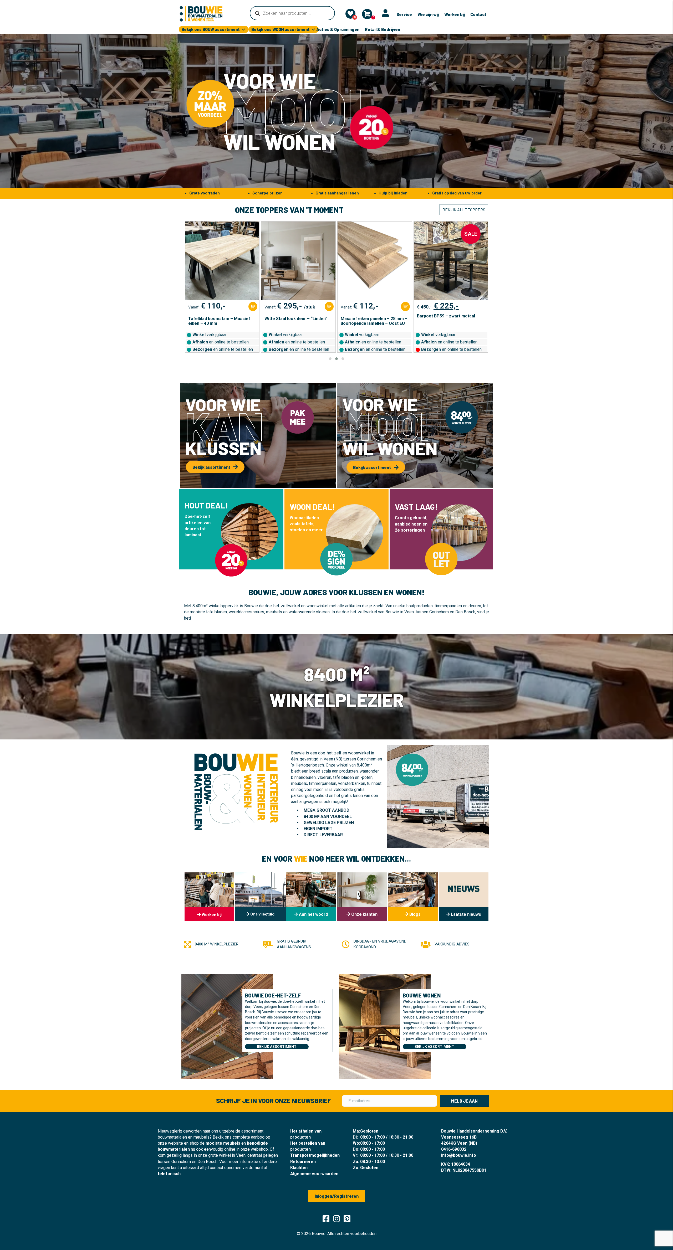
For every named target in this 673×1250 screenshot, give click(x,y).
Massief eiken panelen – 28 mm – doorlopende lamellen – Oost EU (297, 321)
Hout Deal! (206, 505)
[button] (330, 358)
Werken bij (454, 14)
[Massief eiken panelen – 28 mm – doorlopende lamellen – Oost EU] (298, 261)
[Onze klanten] (362, 896)
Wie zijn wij (428, 14)
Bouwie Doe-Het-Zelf (273, 995)
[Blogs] (412, 896)
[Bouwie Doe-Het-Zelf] (227, 1026)
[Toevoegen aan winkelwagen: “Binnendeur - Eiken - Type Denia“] (481, 306)
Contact (478, 14)
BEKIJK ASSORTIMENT (277, 1047)
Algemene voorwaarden (314, 1173)
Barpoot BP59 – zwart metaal (370, 316)
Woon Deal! (312, 506)
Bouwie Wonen (422, 995)
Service (404, 14)
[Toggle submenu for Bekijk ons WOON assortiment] (313, 30)
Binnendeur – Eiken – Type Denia (449, 318)
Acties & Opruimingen (337, 29)
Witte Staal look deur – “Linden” (219, 318)
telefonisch (169, 1173)
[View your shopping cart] (367, 14)
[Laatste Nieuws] (463, 896)
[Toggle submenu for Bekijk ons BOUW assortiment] (243, 30)
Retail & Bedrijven (382, 29)
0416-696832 (453, 1149)
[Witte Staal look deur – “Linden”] (222, 261)
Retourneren (303, 1161)
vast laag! (416, 506)
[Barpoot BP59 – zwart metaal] (375, 261)
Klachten (299, 1167)
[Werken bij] (209, 896)
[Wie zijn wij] (311, 896)
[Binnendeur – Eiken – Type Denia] (451, 261)
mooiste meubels (223, 1143)
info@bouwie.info (458, 1155)
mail (258, 1167)
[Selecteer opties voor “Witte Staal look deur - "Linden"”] (252, 306)
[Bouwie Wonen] (385, 1026)
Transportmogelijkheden (315, 1155)
